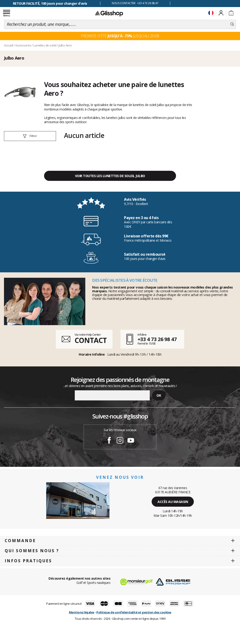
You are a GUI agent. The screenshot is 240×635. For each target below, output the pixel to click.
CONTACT (90, 340)
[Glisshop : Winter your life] (109, 13)
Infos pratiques (28, 560)
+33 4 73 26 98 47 (157, 338)
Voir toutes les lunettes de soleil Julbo (110, 176)
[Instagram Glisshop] (120, 441)
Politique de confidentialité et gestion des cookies (133, 612)
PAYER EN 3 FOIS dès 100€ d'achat (50, 3)
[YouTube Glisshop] (131, 441)
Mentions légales (81, 612)
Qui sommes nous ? (32, 550)
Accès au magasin (173, 501)
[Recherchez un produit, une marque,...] (232, 24)
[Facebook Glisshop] (109, 441)
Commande (20, 540)
